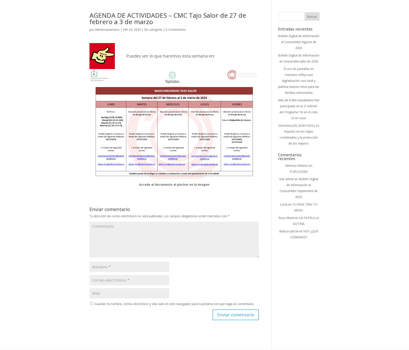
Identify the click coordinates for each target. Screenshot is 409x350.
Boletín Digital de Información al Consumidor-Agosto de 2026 (298, 42)
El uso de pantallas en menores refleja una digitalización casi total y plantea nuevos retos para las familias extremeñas (298, 81)
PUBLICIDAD (299, 171)
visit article (286, 179)
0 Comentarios (176, 29)
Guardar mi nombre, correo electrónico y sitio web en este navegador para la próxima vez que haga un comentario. (174, 304)
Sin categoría (153, 29)
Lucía (283, 204)
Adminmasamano (107, 29)
